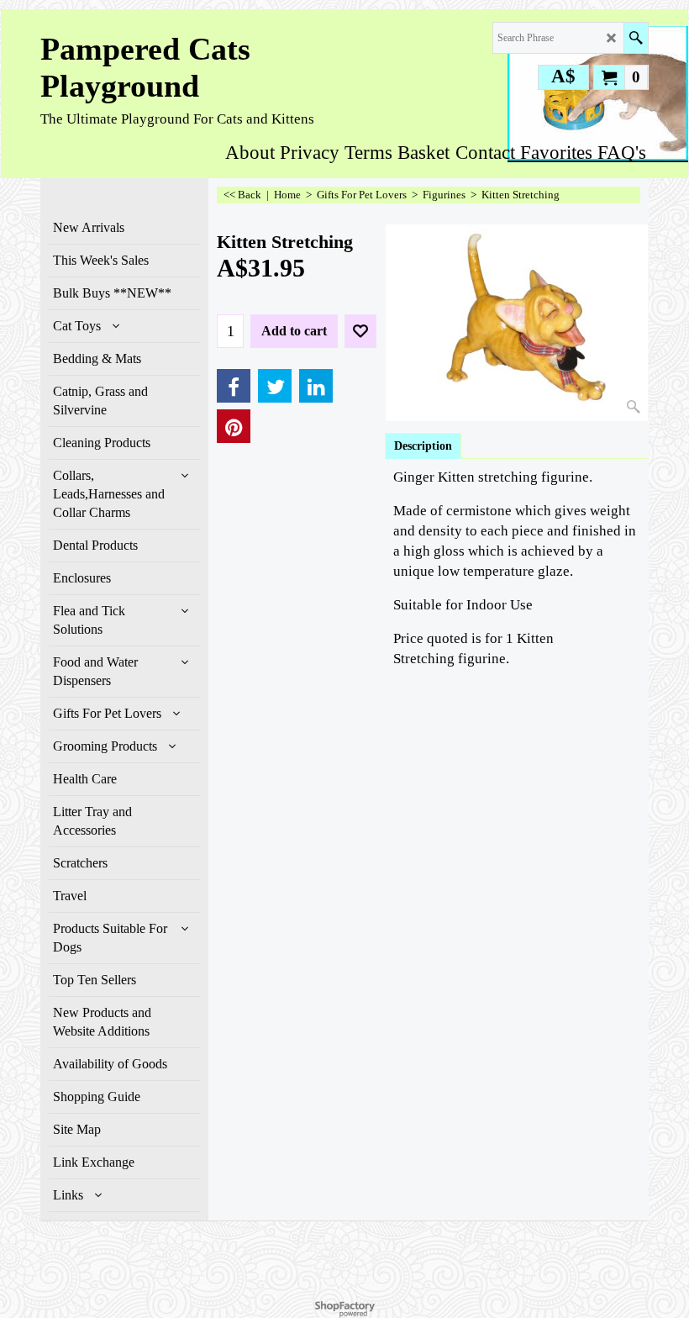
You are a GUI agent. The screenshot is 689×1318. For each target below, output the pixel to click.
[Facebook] (233, 386)
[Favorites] (360, 331)
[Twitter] (275, 386)
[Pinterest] (233, 426)
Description (423, 446)
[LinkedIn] (316, 386)
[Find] (635, 38)
